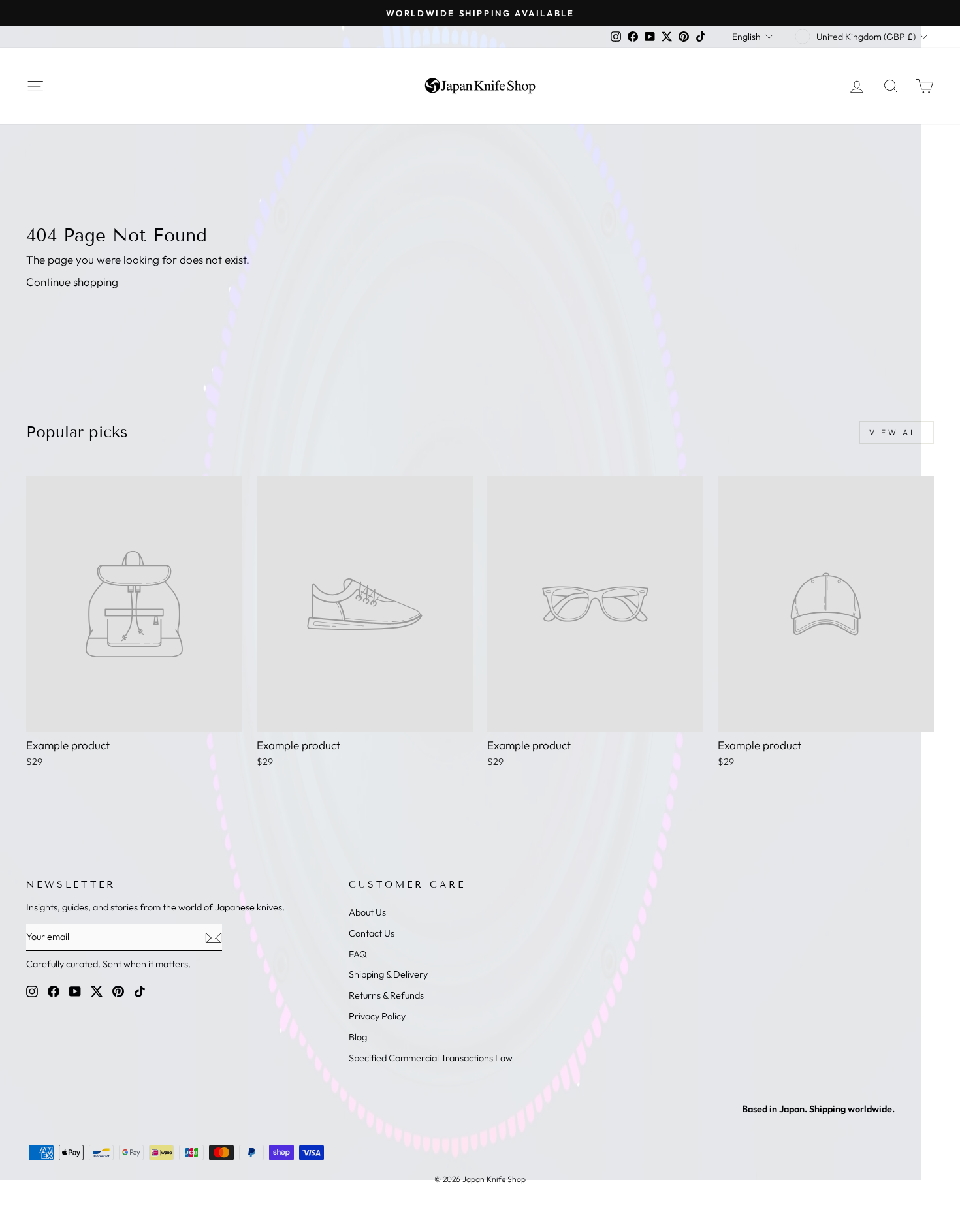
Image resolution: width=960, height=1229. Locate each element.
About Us (367, 912)
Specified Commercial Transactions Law (431, 1058)
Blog (358, 1037)
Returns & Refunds (386, 995)
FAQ (358, 954)
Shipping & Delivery (388, 974)
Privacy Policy (377, 1016)
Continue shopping (72, 281)
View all (896, 432)
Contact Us (371, 933)
